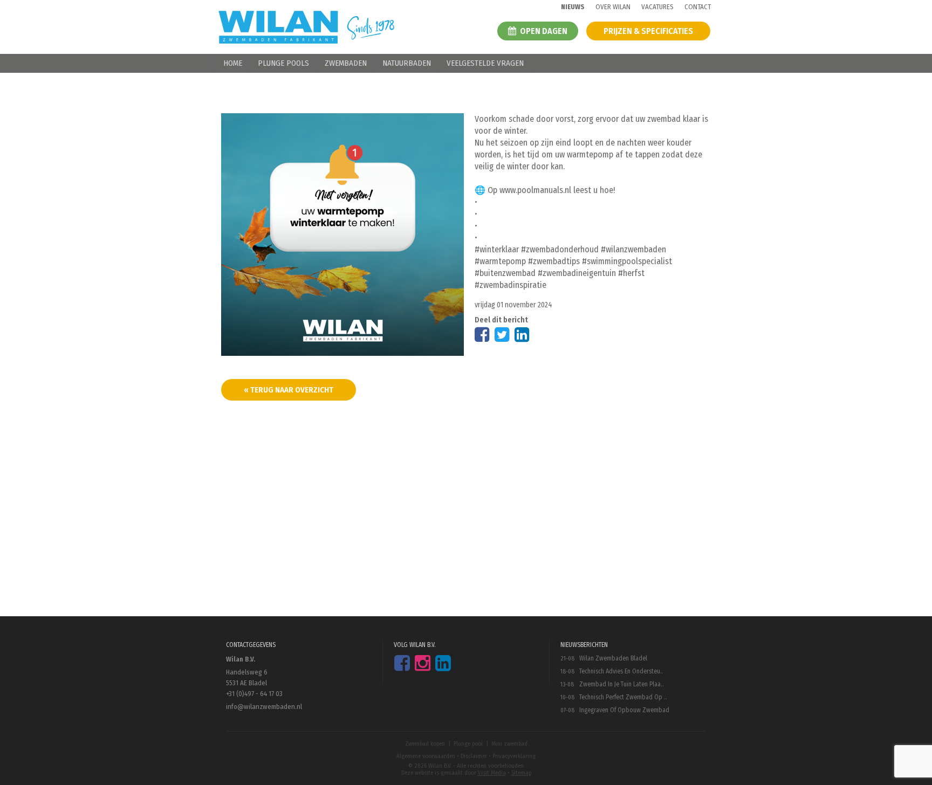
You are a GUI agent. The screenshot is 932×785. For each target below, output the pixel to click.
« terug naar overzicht (288, 390)
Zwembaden (346, 63)
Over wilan (613, 7)
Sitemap (521, 772)
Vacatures (657, 7)
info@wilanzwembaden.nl (264, 707)
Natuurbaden (406, 63)
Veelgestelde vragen (485, 63)
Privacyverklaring (514, 756)
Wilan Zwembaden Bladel (613, 658)
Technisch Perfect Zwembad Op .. (623, 697)
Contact (697, 7)
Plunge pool (468, 743)
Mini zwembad (509, 743)
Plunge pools (283, 63)
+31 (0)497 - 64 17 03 (254, 694)
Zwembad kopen (425, 743)
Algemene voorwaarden (425, 756)
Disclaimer (474, 756)
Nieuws (573, 7)
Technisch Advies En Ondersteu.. (621, 671)
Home (232, 63)
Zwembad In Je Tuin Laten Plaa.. (621, 684)
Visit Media (492, 772)
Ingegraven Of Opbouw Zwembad (624, 710)
